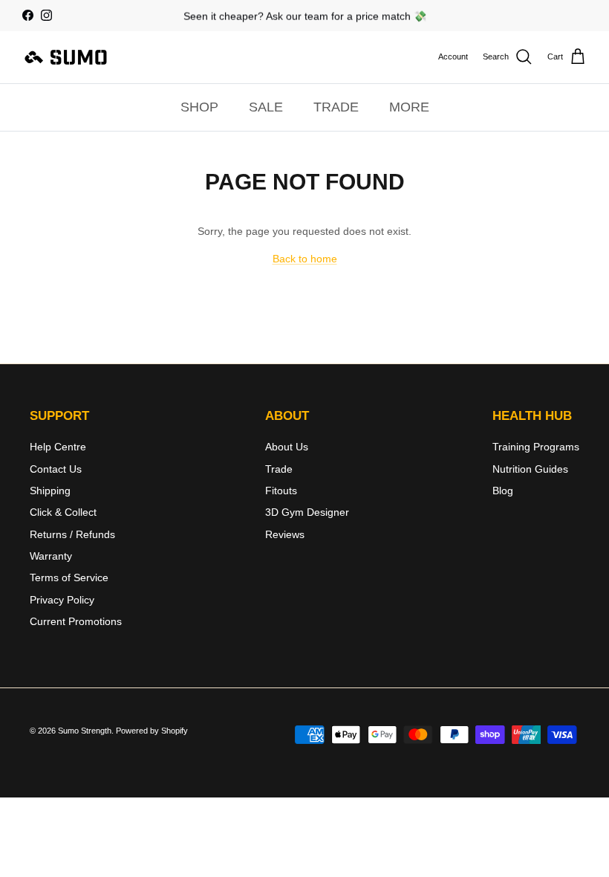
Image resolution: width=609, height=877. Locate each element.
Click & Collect (63, 512)
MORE (409, 107)
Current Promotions (76, 621)
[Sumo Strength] (66, 57)
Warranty (51, 556)
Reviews (284, 534)
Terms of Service (69, 577)
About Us (286, 447)
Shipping (50, 490)
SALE (266, 107)
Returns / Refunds (72, 534)
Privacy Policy (62, 600)
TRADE (336, 107)
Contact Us (56, 469)
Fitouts (281, 490)
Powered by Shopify (152, 730)
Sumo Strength (84, 730)
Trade (279, 469)
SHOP (199, 107)
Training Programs (535, 447)
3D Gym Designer (307, 512)
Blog (502, 490)
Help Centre (58, 447)
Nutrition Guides (530, 469)
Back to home (305, 259)
